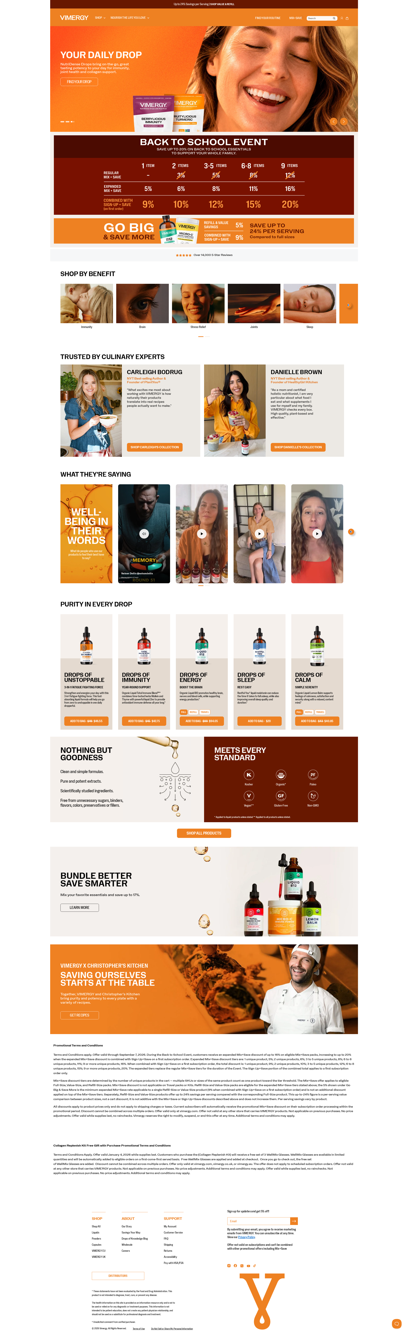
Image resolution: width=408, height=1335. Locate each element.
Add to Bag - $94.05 (202, 721)
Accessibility (170, 1257)
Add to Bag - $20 (259, 721)
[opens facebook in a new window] (235, 1266)
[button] (347, 18)
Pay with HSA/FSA (174, 1263)
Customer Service (173, 1232)
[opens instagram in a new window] (229, 1266)
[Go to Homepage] (74, 17)
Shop (98, 17)
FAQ (166, 1238)
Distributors (118, 1276)
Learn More (80, 908)
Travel (205, 712)
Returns (168, 1250)
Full (183, 712)
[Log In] (341, 19)
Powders (96, 1238)
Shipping (168, 1244)
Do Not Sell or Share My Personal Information (172, 1328)
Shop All (96, 1226)
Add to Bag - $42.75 (144, 721)
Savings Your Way (131, 1232)
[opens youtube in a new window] (248, 1266)
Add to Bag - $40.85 (317, 721)
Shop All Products (204, 833)
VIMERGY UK (99, 1257)
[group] (204, 79)
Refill (193, 712)
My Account (170, 1226)
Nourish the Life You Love (128, 17)
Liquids (95, 1232)
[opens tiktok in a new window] (254, 1266)
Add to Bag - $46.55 (86, 721)
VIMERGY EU (99, 1250)
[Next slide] (344, 121)
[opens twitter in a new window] (242, 1266)
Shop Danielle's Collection (298, 447)
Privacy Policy (246, 1237)
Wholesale (127, 1244)
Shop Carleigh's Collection (155, 447)
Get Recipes (79, 1015)
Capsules (96, 1244)
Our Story (127, 1226)
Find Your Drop (79, 82)
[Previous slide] (333, 121)
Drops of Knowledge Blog (135, 1238)
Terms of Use (139, 1328)
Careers (126, 1250)
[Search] (334, 18)
